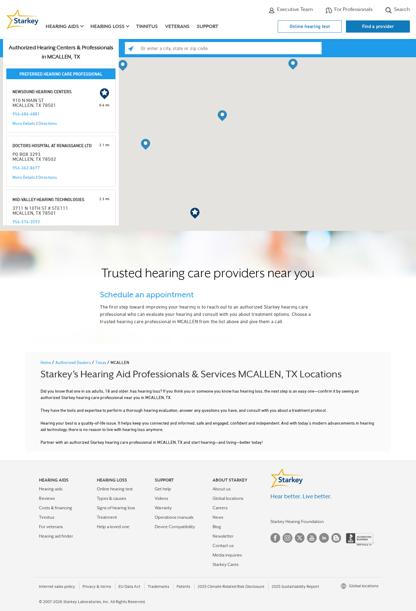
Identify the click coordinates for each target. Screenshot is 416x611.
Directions (47, 123)
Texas (101, 362)
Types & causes (111, 498)
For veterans (51, 526)
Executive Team (294, 9)
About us (222, 488)
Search (401, 9)
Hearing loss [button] (107, 26)
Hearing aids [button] (62, 26)
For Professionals (352, 9)
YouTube (312, 538)
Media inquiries (227, 555)
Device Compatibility (175, 526)
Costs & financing (55, 507)
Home (46, 362)
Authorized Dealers (73, 362)
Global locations (228, 498)
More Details (23, 123)
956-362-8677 (26, 167)
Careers (220, 507)
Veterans (177, 26)
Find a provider (378, 26)
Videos (161, 498)
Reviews (47, 498)
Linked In (324, 538)
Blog (217, 526)
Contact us (223, 545)
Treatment (107, 517)
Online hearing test (310, 26)
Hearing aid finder (56, 536)
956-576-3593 (26, 221)
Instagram (287, 538)
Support (207, 26)
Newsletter (223, 536)
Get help (163, 488)
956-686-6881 (26, 113)
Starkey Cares (225, 564)
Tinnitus (147, 26)
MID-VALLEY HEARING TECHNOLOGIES (48, 199)
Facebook (275, 538)
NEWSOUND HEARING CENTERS (42, 91)
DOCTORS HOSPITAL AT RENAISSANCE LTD (52, 145)
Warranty (163, 507)
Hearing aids (50, 488)
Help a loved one (113, 526)
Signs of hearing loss (116, 507)
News (218, 517)
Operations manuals (174, 517)
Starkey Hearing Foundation (297, 521)
